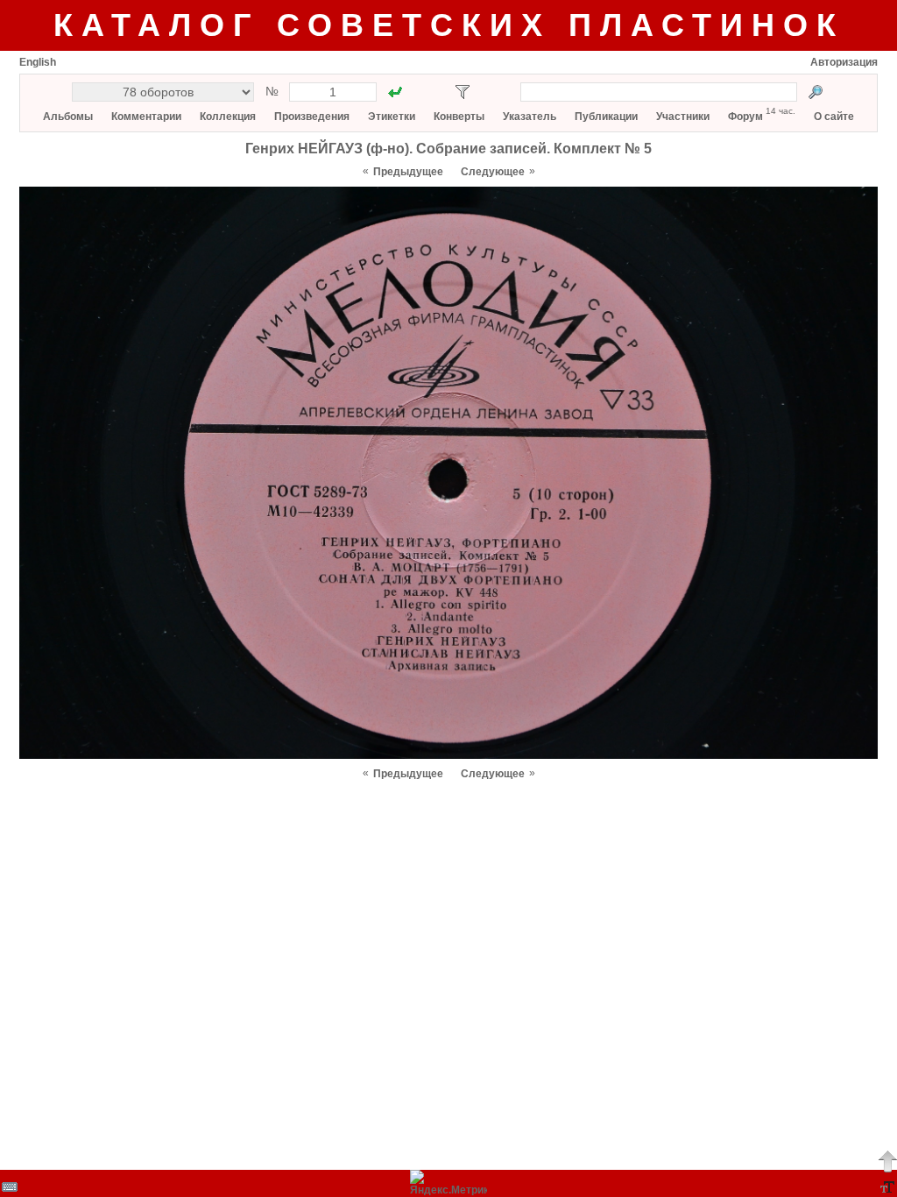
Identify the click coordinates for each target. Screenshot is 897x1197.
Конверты (459, 116)
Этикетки (391, 116)
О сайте (834, 116)
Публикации (606, 116)
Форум (745, 116)
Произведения (312, 116)
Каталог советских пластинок (448, 25)
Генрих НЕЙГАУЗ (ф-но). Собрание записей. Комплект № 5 (448, 148)
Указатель (529, 116)
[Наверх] (887, 1161)
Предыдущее (408, 172)
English (37, 62)
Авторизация (844, 62)
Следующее (493, 172)
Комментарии (146, 116)
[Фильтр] (462, 92)
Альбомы (68, 116)
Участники (683, 116)
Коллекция (228, 116)
